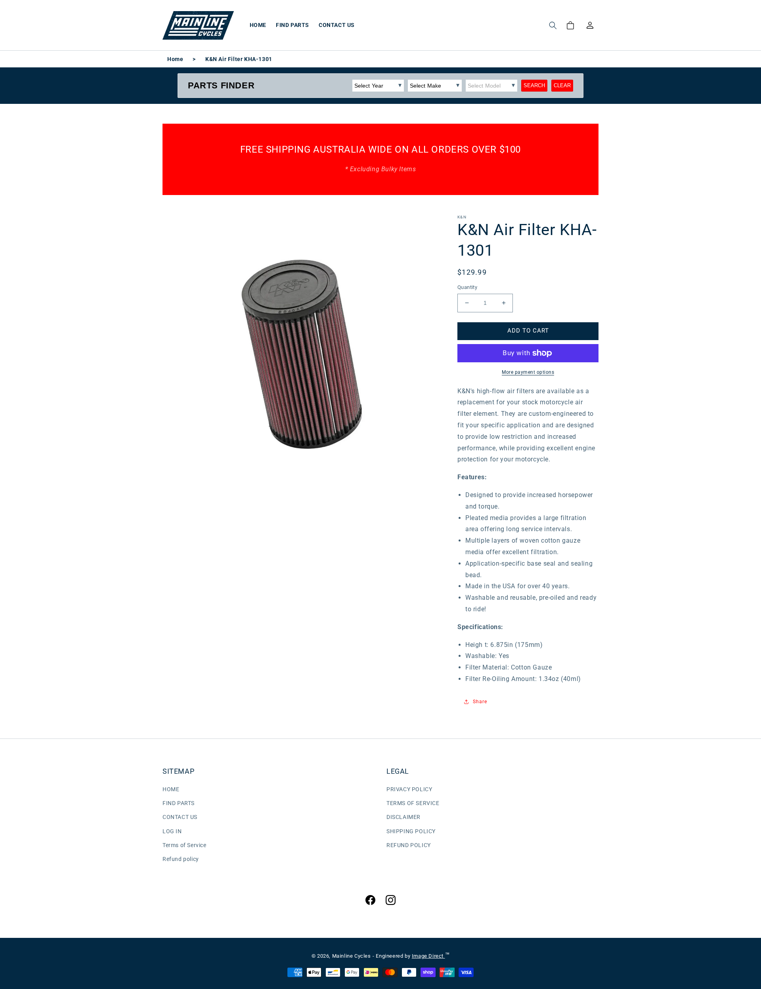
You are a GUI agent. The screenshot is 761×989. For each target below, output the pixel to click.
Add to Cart (528, 330)
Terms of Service (185, 845)
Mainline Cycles (351, 956)
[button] (553, 25)
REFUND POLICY (408, 845)
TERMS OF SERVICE (413, 803)
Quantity (467, 287)
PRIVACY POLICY (409, 789)
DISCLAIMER (403, 817)
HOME (171, 789)
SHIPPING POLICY (411, 831)
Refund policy (181, 859)
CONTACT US (180, 817)
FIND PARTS (179, 803)
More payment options (528, 372)
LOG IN (172, 831)
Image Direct (428, 956)
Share (480, 701)
